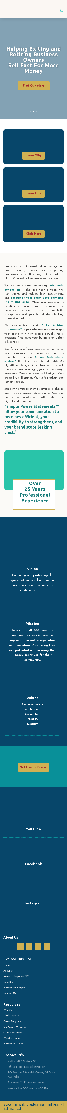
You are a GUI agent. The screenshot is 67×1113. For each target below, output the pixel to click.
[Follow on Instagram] (29, 946)
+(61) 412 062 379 (25, 1061)
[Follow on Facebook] (20, 946)
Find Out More (33, 85)
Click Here (33, 234)
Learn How (33, 193)
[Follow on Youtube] (47, 946)
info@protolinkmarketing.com (26, 1067)
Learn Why (33, 155)
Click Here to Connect (33, 767)
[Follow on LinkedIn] (38, 946)
